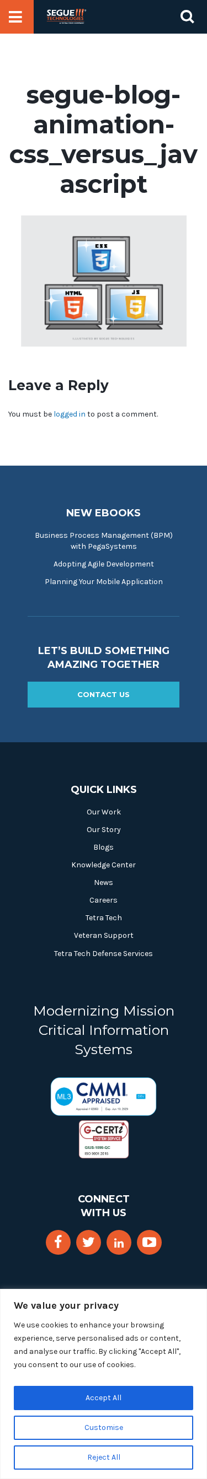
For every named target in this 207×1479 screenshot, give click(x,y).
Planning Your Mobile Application (104, 581)
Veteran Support (104, 935)
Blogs (103, 847)
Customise (103, 1427)
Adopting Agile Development (104, 564)
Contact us (103, 694)
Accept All (103, 1397)
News (103, 882)
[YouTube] (149, 1242)
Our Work (104, 812)
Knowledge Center (103, 865)
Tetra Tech (104, 917)
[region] (103, 1384)
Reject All (103, 1457)
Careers (103, 900)
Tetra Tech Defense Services (103, 953)
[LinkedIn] (119, 1243)
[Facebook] (58, 1242)
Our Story (104, 829)
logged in (70, 414)
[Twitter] (88, 1242)
